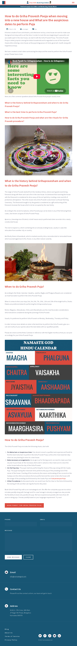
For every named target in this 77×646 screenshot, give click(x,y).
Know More (52, 6)
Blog (7, 629)
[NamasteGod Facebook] (45, 636)
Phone (8, 519)
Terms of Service (12, 636)
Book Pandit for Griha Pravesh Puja (24, 505)
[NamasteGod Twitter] (40, 636)
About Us (9, 633)
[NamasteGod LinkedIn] (59, 636)
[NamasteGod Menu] (73, 2)
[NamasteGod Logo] (4, 2)
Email (42, 519)
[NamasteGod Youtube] (54, 636)
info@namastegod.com (18, 576)
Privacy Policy (11, 640)
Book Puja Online (43, 3)
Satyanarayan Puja (58, 478)
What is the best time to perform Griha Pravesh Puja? (31, 112)
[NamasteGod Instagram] (49, 636)
